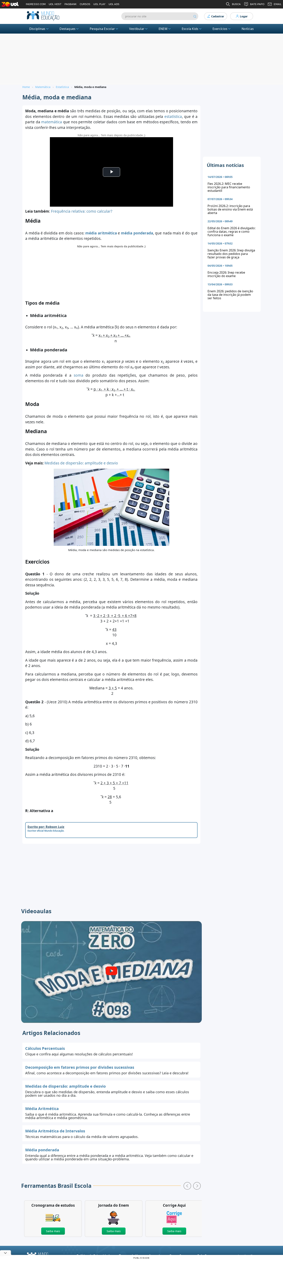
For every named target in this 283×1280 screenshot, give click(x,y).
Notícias (248, 29)
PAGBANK (70, 4)
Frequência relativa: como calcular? (81, 211)
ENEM (163, 29)
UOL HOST (55, 4)
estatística (173, 116)
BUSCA (236, 4)
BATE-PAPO (257, 4)
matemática (51, 121)
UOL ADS (114, 4)
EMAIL (277, 4)
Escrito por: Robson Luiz (46, 827)
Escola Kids (190, 29)
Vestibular (136, 29)
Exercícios (220, 29)
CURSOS (85, 4)
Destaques (67, 29)
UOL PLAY (99, 4)
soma (78, 375)
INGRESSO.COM (36, 4)
